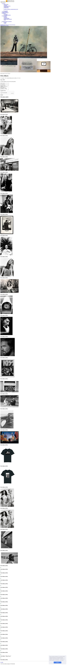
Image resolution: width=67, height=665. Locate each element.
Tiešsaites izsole (6, 7)
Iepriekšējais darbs (7, 24)
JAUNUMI (5, 14)
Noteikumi (5, 5)
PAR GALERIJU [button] (4, 15)
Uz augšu (1, 662)
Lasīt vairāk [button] (61, 660)
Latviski (5, 22)
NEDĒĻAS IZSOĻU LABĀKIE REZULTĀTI (11, 9)
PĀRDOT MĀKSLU (5, 12)
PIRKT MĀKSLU (5, 11)
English (5, 23)
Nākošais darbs (4, 25)
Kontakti (5, 16)
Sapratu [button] (57, 662)
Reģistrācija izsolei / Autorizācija (7, 21)
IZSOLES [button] (3, 3)
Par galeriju (5, 17)
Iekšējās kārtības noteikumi (8, 19)
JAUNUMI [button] (4, 13)
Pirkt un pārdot (6, 4)
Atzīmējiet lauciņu (3, 90)
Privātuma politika (6, 18)
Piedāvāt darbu (6, 6)
